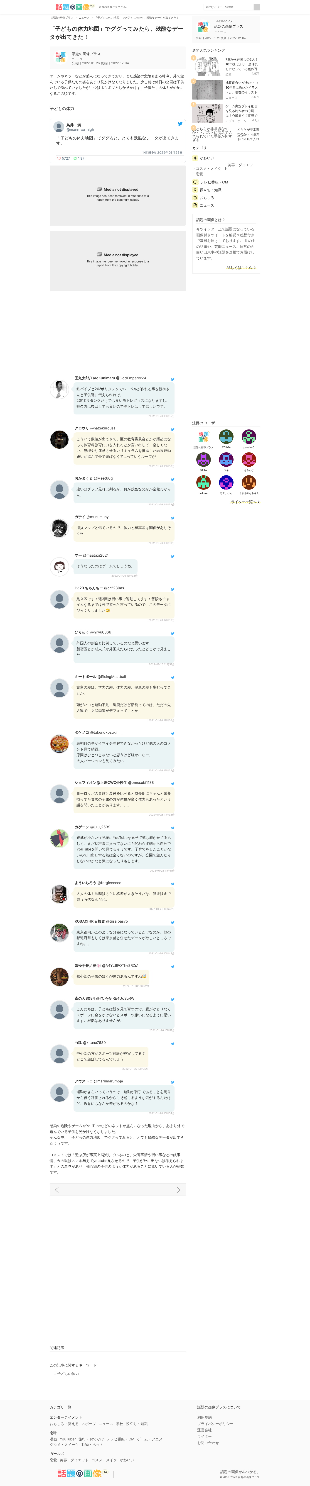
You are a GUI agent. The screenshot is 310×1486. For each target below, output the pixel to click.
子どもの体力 (68, 1373)
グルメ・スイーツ (64, 1444)
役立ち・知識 (210, 190)
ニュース (231, 97)
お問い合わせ (208, 1442)
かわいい (207, 158)
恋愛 (228, 74)
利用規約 (204, 1417)
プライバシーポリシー (215, 1423)
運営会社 (204, 1430)
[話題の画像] (72, 7)
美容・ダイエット (238, 167)
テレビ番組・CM (214, 182)
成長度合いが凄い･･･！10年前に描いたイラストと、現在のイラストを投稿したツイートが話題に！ (242, 92)
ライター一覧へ (243, 502)
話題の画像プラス (86, 53)
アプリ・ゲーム (236, 121)
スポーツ (88, 1423)
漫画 (53, 1439)
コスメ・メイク (208, 168)
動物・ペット (92, 1444)
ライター (204, 1436)
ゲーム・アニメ (149, 1439)
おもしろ (207, 197)
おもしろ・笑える (64, 1423)
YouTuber (68, 1439)
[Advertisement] (118, 332)
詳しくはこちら (239, 268)
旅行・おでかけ (91, 1439)
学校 (119, 1423)
